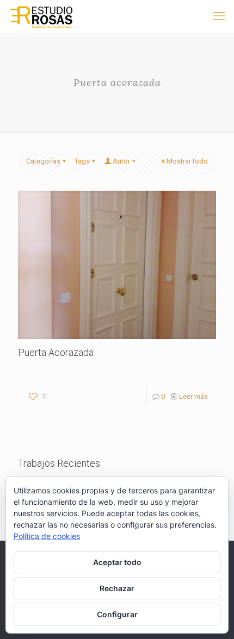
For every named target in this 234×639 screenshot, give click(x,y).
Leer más (193, 396)
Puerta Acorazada (56, 352)
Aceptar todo (117, 562)
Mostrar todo (187, 161)
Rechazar (117, 588)
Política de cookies (47, 536)
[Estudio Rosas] (41, 16)
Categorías (43, 161)
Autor (121, 161)
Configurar (117, 614)
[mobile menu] (219, 16)
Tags (82, 161)
